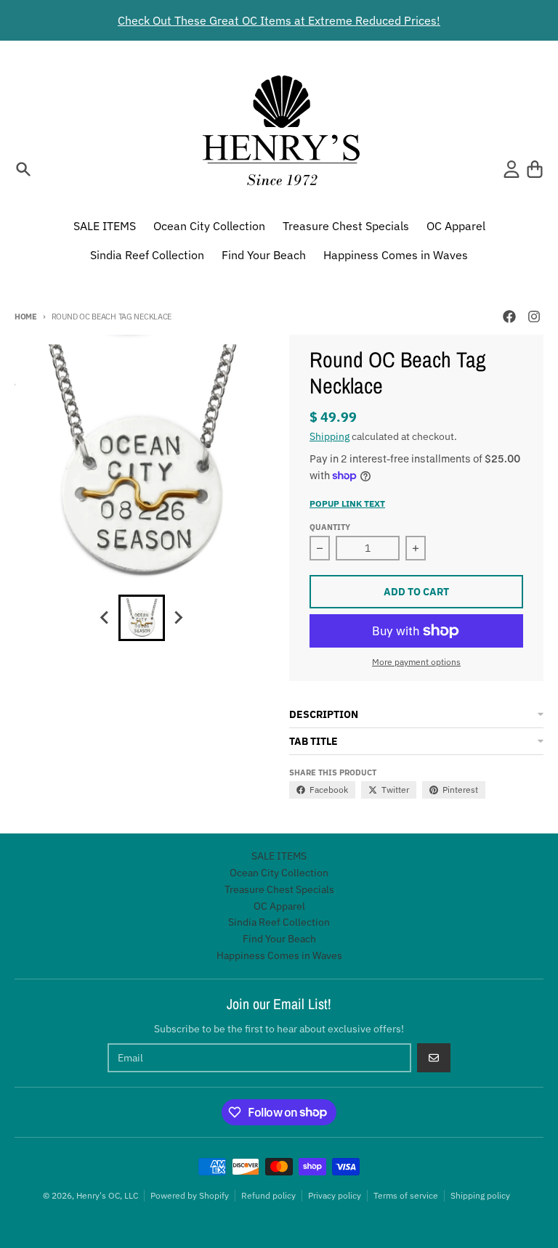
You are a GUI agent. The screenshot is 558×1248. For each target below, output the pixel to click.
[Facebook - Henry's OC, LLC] (509, 316)
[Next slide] (178, 617)
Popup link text (347, 503)
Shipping (329, 436)
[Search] (23, 169)
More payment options (416, 661)
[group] (141, 618)
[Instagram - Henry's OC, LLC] (534, 316)
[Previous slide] (105, 617)
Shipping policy (480, 1195)
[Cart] (534, 169)
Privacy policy (334, 1195)
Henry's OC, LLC (107, 1195)
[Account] (511, 169)
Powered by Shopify (189, 1195)
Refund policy (268, 1195)
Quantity (330, 527)
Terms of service (405, 1195)
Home (26, 316)
